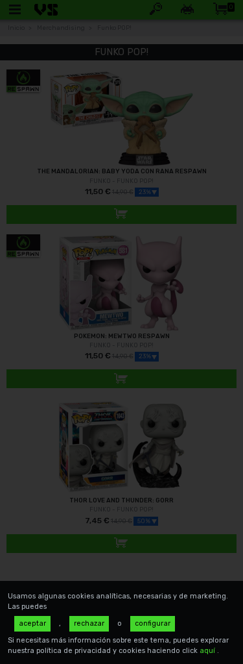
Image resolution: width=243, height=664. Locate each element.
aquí (208, 650)
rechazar (89, 623)
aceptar (32, 623)
